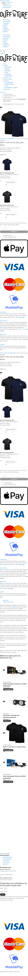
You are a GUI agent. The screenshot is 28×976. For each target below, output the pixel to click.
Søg (1, 50)
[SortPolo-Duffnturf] (7, 197)
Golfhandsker (6, 30)
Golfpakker (5, 28)
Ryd (6, 184)
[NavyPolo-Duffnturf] (7, 164)
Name (1, 888)
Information (6, 80)
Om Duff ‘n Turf (6, 77)
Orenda (14, 973)
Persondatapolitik (9, 82)
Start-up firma (3, 320)
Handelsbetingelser (9, 84)
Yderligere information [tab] (8, 602)
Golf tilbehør (6, 23)
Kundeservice (6, 89)
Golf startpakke (6, 21)
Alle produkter (6, 19)
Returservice (3, 334)
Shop (5, 138)
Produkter (5, 65)
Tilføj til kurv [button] (7, 720)
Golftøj (4, 26)
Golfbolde (5, 24)
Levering (2, 344)
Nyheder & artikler (7, 79)
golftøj (14, 605)
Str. (1, 181)
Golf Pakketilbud (8, 75)
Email (1, 891)
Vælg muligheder (8, 689)
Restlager (5, 31)
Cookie (6, 85)
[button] (0, 109)
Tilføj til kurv (14, 231)
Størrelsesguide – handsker (11, 87)
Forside (4, 64)
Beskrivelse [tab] (6, 600)
